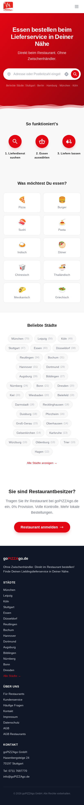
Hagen (42, 451)
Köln (75, 85)
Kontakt (8, 711)
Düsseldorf (66, 348)
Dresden (65, 385)
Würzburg (18, 442)
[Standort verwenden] (66, 74)
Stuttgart (30, 85)
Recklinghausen (56, 404)
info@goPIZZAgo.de (16, 776)
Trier (69, 442)
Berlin (40, 85)
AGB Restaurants (14, 734)
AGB (6, 728)
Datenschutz (11, 722)
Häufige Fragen (13, 705)
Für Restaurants (13, 693)
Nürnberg (19, 385)
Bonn (42, 385)
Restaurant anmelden (39, 527)
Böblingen (55, 376)
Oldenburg (45, 442)
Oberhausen (57, 423)
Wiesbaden (39, 395)
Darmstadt (24, 404)
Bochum (56, 357)
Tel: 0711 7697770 (15, 770)
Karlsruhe (58, 432)
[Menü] (77, 6)
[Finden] (75, 74)
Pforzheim (55, 414)
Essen (41, 348)
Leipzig (45, 338)
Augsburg (28, 376)
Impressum (10, 716)
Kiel (15, 395)
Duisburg (28, 414)
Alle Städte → (12, 675)
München (65, 85)
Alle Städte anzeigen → (42, 463)
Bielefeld (65, 395)
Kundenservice (12, 699)
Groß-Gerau (27, 423)
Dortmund (55, 367)
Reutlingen (29, 357)
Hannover (28, 367)
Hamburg (51, 85)
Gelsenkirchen (29, 432)
